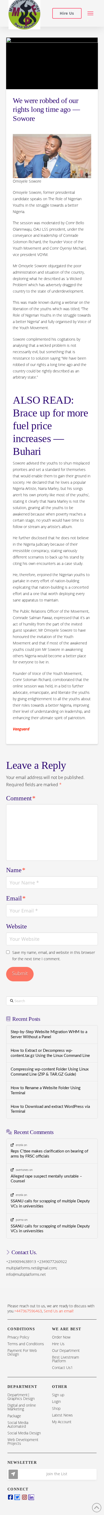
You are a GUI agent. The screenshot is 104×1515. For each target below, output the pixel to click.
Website (16, 926)
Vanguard (21, 728)
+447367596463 (28, 1310)
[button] (90, 13)
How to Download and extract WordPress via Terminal (50, 1109)
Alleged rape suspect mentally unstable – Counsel (46, 1178)
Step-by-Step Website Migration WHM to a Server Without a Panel (49, 1034)
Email (16, 898)
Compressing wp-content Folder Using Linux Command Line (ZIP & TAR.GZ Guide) (50, 1071)
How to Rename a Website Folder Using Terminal (46, 1090)
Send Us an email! (59, 1310)
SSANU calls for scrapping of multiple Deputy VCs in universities (50, 1203)
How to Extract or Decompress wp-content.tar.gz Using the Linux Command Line (50, 1053)
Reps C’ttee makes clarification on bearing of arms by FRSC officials (49, 1153)
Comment (20, 798)
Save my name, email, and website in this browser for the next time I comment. (53, 955)
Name (15, 870)
